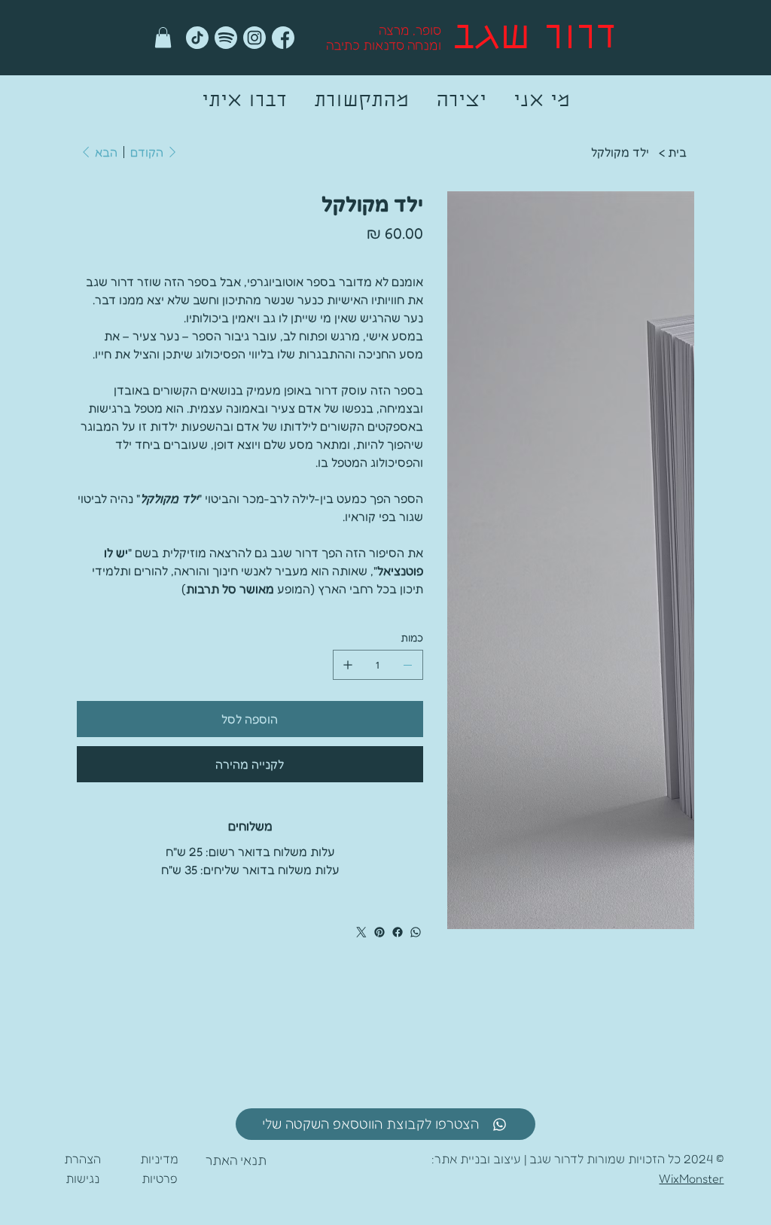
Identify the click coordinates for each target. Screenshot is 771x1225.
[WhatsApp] (415, 932)
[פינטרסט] (379, 932)
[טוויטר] (361, 932)
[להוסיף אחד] (348, 665)
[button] (163, 37)
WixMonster (691, 1178)
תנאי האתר (236, 1160)
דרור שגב (535, 39)
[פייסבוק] (397, 932)
